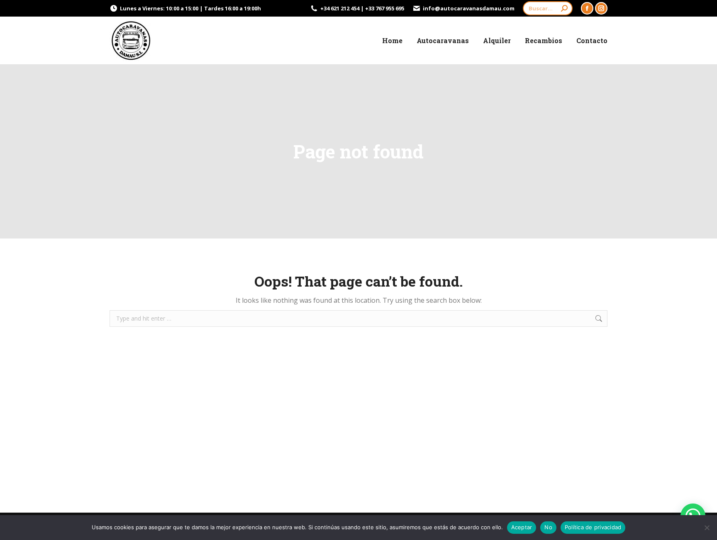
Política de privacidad (593, 527)
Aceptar (521, 527)
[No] (706, 527)
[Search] (564, 8)
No (548, 527)
